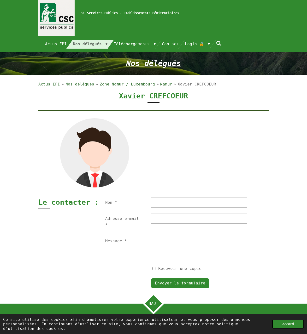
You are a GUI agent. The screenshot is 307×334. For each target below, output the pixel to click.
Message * (116, 241)
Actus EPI (49, 84)
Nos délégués (79, 84)
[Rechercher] (218, 43)
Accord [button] (288, 324)
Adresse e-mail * (122, 221)
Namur (166, 84)
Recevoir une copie (179, 268)
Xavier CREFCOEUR (197, 84)
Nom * (111, 202)
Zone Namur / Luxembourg (127, 84)
